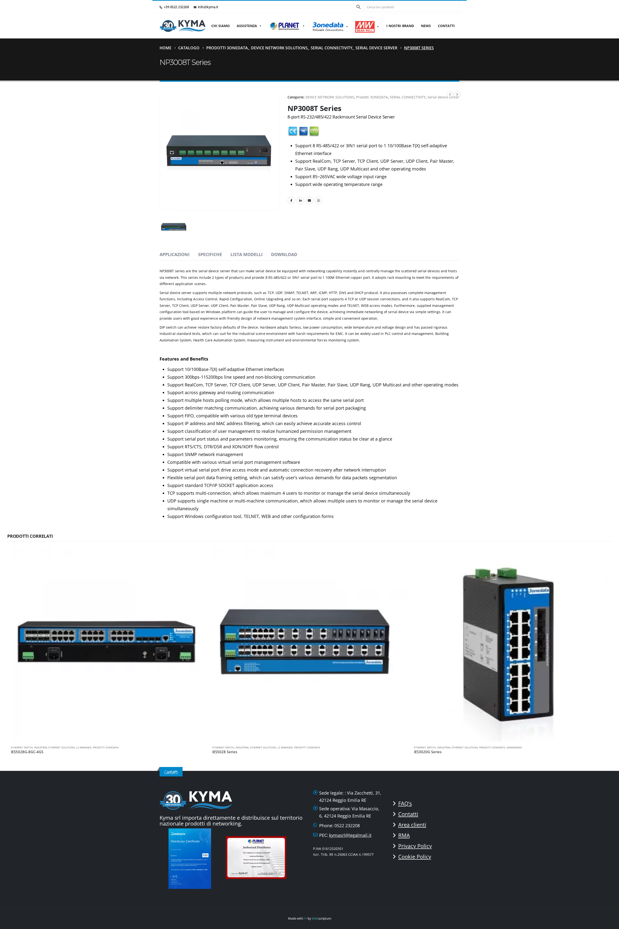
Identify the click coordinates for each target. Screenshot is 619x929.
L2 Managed (83, 747)
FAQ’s (405, 803)
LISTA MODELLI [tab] (246, 254)
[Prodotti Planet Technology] (287, 26)
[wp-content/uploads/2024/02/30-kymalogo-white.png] (196, 800)
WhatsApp (318, 200)
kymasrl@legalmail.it (350, 835)
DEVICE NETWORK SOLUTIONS (329, 97)
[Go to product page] (108, 644)
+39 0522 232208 (176, 7)
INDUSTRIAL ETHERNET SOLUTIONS (54, 747)
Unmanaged (514, 747)
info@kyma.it (208, 7)
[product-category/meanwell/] (367, 26)
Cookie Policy (414, 856)
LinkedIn (300, 200)
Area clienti (412, 824)
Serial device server (443, 97)
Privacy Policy (415, 845)
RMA (404, 835)
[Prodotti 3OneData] (330, 26)
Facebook (291, 200)
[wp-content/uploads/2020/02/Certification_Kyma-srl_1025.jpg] (257, 857)
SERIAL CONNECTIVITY (408, 97)
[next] (457, 94)
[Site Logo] (183, 26)
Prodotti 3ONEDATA (372, 97)
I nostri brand (400, 25)
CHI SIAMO (220, 25)
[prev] (450, 94)
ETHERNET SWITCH (22, 747)
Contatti (446, 25)
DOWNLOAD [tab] (284, 254)
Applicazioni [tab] (175, 254)
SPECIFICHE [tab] (210, 254)
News (426, 25)
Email (309, 200)
